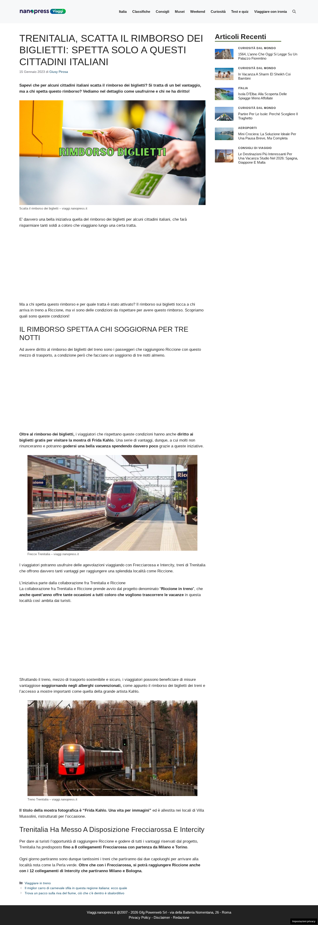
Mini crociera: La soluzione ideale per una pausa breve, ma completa (267, 136)
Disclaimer (162, 917)
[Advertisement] (112, 267)
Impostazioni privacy (303, 921)
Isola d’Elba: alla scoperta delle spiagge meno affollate (262, 96)
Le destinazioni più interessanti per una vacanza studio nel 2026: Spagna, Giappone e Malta (268, 158)
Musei (180, 12)
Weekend (197, 12)
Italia (123, 12)
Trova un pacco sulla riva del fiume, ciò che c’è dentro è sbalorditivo (74, 893)
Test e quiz (240, 12)
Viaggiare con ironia (270, 12)
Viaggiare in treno (38, 883)
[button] (294, 12)
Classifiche (141, 12)
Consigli (162, 12)
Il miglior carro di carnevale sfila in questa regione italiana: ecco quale (76, 888)
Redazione (181, 917)
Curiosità (218, 12)
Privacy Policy (140, 917)
